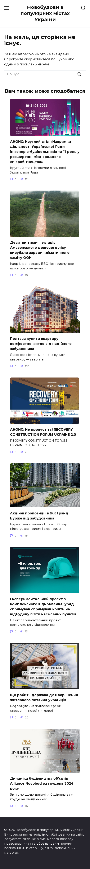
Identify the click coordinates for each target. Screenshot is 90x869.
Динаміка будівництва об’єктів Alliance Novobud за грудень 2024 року (41, 783)
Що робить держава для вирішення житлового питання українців (44, 697)
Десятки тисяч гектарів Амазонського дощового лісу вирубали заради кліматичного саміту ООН (39, 250)
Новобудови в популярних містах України (45, 13)
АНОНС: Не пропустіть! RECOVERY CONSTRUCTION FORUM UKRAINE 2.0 (43, 432)
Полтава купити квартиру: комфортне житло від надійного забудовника (41, 344)
